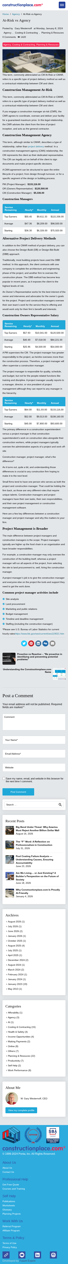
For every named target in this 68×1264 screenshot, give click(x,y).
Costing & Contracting (26, 32)
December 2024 (16, 960)
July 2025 (13, 950)
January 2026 (15, 936)
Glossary (7, 1209)
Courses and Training (13, 1188)
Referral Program (11, 1226)
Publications (8, 1201)
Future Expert (27, 1260)
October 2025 (15, 940)
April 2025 (13, 955)
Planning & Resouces (52, 32)
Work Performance (18, 1070)
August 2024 (14, 965)
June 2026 (13, 931)
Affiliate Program (11, 1230)
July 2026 (13, 926)
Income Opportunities (19, 1036)
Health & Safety (16, 1032)
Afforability (13, 1012)
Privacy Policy (9, 1247)
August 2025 (14, 945)
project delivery (36, 146)
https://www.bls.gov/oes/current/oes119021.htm (39, 633)
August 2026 (14, 921)
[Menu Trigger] (62, 5)
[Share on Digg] (45, 643)
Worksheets (8, 1205)
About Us (7, 1167)
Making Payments (17, 1041)
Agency (7, 32)
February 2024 (15, 974)
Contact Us (8, 1172)
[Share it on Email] (52, 643)
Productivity (14, 1060)
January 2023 (15, 984)
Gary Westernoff (23, 28)
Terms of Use (9, 1243)
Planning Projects (11, 1213)
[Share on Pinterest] (31, 643)
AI (9, 1022)
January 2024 (15, 979)
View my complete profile (21, 1110)
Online (11, 1046)
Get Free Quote (10, 1184)
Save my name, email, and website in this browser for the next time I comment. (34, 780)
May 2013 (13, 989)
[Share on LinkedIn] (38, 643)
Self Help (12, 1065)
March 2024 (14, 969)
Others (11, 1051)
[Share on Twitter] (24, 643)
